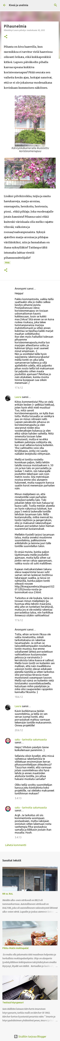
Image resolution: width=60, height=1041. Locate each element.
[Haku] (55, 5)
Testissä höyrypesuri (13, 1002)
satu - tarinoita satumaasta (31, 739)
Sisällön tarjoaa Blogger (32, 1036)
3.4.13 (18, 798)
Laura (18, 396)
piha (7, 263)
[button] (6, 37)
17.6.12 (19, 387)
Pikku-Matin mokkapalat (15, 948)
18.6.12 (19, 696)
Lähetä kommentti (15, 845)
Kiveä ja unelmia (18, 5)
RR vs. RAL (7, 893)
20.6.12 (19, 730)
